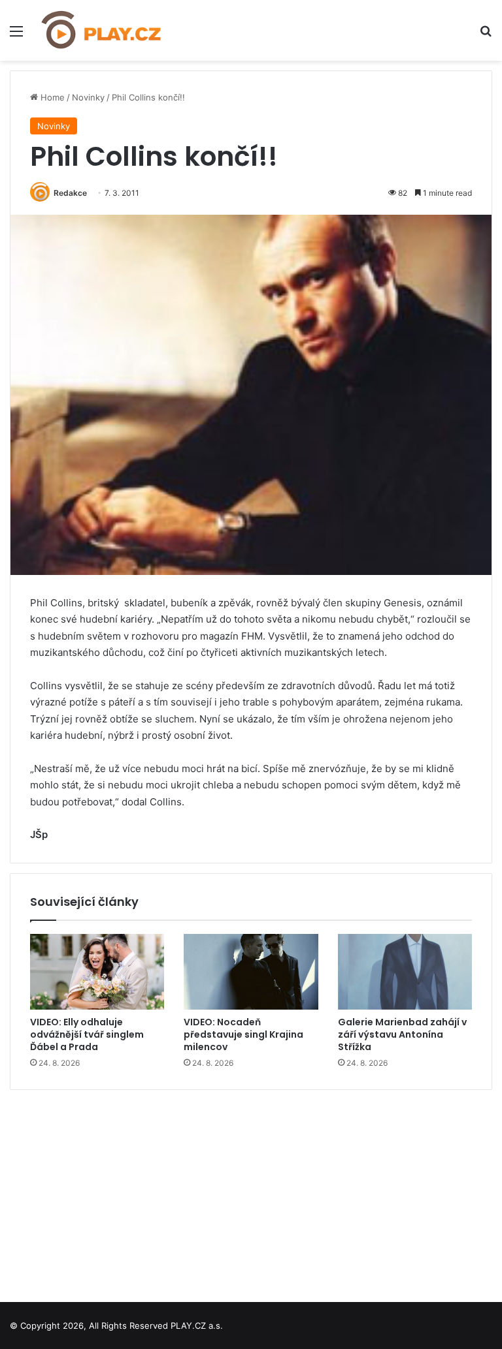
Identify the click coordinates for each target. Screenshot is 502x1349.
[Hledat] (485, 35)
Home (51, 97)
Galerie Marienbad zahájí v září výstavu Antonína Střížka (402, 1034)
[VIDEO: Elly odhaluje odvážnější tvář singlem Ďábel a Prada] (97, 972)
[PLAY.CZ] (102, 30)
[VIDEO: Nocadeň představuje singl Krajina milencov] (251, 972)
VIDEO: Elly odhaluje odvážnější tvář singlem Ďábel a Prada (87, 1034)
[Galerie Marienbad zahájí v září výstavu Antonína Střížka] (405, 972)
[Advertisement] (251, 1191)
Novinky (88, 97)
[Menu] (16, 35)
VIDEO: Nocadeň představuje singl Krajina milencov (243, 1034)
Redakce (70, 193)
